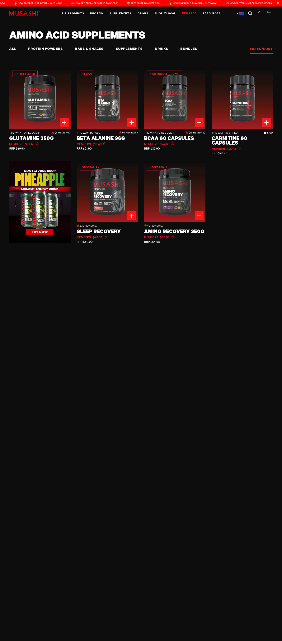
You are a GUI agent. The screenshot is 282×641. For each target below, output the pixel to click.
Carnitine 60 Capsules (229, 140)
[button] (268, 13)
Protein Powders (45, 48)
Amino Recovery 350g (174, 231)
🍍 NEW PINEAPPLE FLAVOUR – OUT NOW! (25, 3)
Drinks (161, 48)
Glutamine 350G (31, 138)
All (12, 48)
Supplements (129, 48)
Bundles (188, 48)
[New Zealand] (240, 13)
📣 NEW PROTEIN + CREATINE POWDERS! (81, 3)
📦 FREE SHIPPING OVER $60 (130, 3)
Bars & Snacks (89, 48)
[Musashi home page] (24, 13)
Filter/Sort (261, 49)
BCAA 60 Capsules (169, 138)
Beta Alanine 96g (101, 138)
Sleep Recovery (99, 231)
